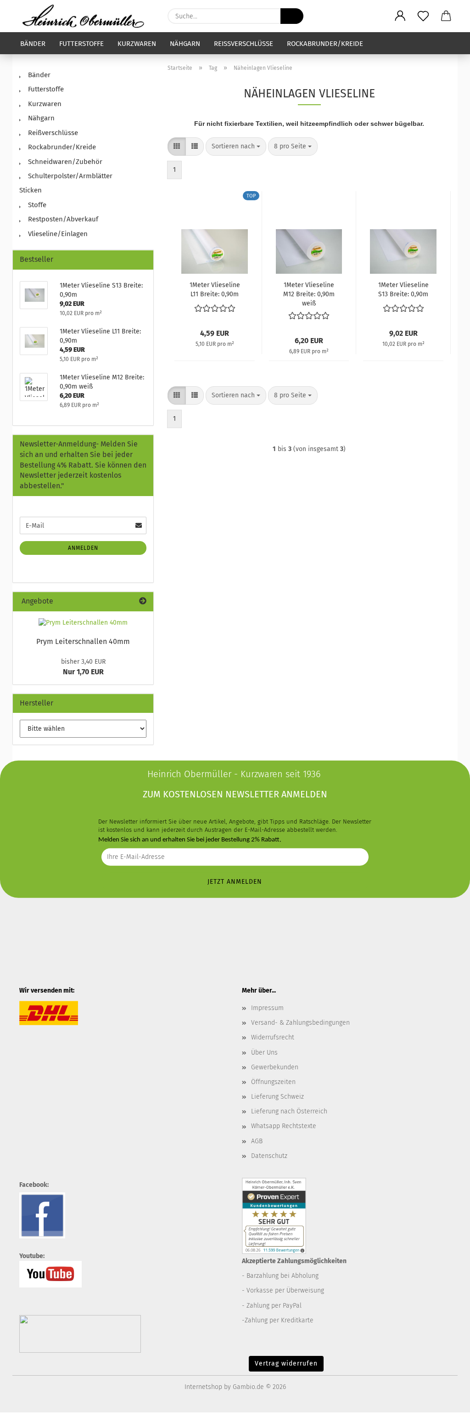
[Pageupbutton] (445, 1403)
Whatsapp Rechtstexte (283, 1126)
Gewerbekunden (274, 1067)
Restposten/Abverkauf (62, 219)
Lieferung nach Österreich (289, 1111)
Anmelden (83, 548)
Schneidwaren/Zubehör (64, 162)
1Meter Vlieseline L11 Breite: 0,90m (215, 289)
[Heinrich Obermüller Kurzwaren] (86, 16)
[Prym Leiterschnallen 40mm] (83, 622)
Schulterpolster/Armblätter (69, 176)
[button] (400, 16)
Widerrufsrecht (272, 1037)
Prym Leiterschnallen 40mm (83, 641)
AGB (257, 1141)
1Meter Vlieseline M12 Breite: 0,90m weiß (309, 294)
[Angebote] (142, 601)
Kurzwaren (137, 44)
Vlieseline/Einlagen (57, 234)
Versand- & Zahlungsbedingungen (300, 1023)
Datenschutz (269, 1156)
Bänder (32, 44)
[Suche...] (291, 16)
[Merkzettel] (423, 16)
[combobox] (236, 146)
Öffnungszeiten (273, 1082)
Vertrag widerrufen (286, 1363)
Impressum (267, 1008)
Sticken (30, 190)
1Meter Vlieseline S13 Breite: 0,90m (403, 289)
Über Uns (264, 1052)
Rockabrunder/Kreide (325, 44)
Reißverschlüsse (243, 44)
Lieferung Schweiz (277, 1097)
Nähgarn (185, 44)
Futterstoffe (81, 44)
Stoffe (36, 205)
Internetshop (203, 1387)
